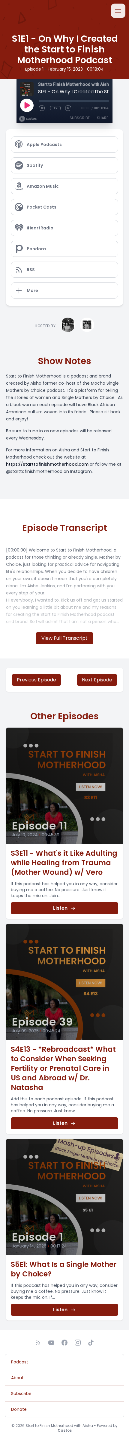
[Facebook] (64, 1342)
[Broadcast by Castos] (28, 119)
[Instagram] (77, 1342)
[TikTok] (91, 1342)
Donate (19, 1409)
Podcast (19, 1362)
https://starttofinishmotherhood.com (47, 464)
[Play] (26, 105)
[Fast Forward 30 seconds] (68, 108)
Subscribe (80, 117)
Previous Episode (36, 679)
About (17, 1378)
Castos (65, 1430)
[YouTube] (51, 1342)
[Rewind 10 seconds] (42, 108)
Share (102, 117)
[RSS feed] (38, 1342)
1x (55, 108)
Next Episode (97, 679)
